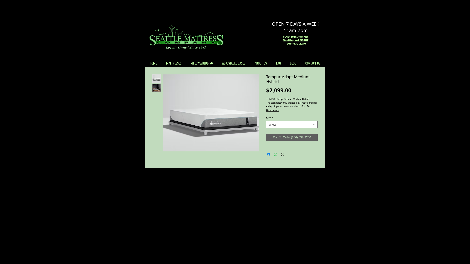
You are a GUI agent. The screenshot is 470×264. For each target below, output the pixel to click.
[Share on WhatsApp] (275, 154)
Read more (272, 110)
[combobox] (292, 124)
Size (269, 118)
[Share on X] (282, 154)
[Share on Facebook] (268, 154)
